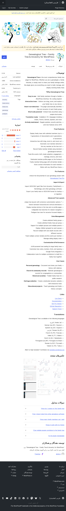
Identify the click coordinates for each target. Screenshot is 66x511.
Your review (16, 150)
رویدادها (14, 469)
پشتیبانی (4, 66)
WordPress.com (58, 481)
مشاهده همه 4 (5, 95)
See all (4, 150)
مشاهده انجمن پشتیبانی (13, 171)
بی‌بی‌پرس (60, 487)
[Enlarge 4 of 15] (62, 389)
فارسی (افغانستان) (54, 498)
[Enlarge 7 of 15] (48, 377)
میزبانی (62, 472)
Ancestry (4, 99)
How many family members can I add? (52, 419)
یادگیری (30, 466)
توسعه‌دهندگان (28, 472)
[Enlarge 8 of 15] (48, 382)
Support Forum (57, 309)
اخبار (63, 469)
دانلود (4, 57)
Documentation (57, 301)
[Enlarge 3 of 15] (62, 382)
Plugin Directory (59, 8)
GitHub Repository (56, 306)
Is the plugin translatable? (56, 436)
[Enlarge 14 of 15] (34, 384)
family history (5, 103)
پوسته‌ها (46, 469)
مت (62, 484)
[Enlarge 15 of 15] (34, 394)
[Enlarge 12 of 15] (34, 368)
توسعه (33, 66)
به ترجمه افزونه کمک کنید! (18, 12)
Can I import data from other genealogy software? (48, 414)
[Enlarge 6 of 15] (48, 369)
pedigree (4, 113)
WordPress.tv (27, 476)
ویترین (46, 466)
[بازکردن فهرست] (3, 2)
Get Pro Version (57, 304)
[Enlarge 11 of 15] (34, 361)
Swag (13, 476)
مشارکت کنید (12, 466)
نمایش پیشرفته (16, 119)
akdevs (48, 60)
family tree (5, 106)
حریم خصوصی (60, 476)
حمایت (13, 472)
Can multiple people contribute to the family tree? (48, 430)
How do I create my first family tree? (52, 408)
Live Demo (58, 298)
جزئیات (60, 66)
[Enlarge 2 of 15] (62, 370)
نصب (40, 66)
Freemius (37, 454)
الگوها (46, 476)
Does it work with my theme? (55, 425)
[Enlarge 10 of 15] (48, 391)
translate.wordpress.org (56, 350)
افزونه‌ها (45, 472)
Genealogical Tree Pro (57, 178)
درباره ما (61, 466)
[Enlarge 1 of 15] (62, 361)
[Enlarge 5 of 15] (48, 361)
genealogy (5, 110)
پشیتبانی (29, 469)
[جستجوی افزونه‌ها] (46, 18)
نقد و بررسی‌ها (50, 66)
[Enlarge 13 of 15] (34, 374)
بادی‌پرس (60, 490)
